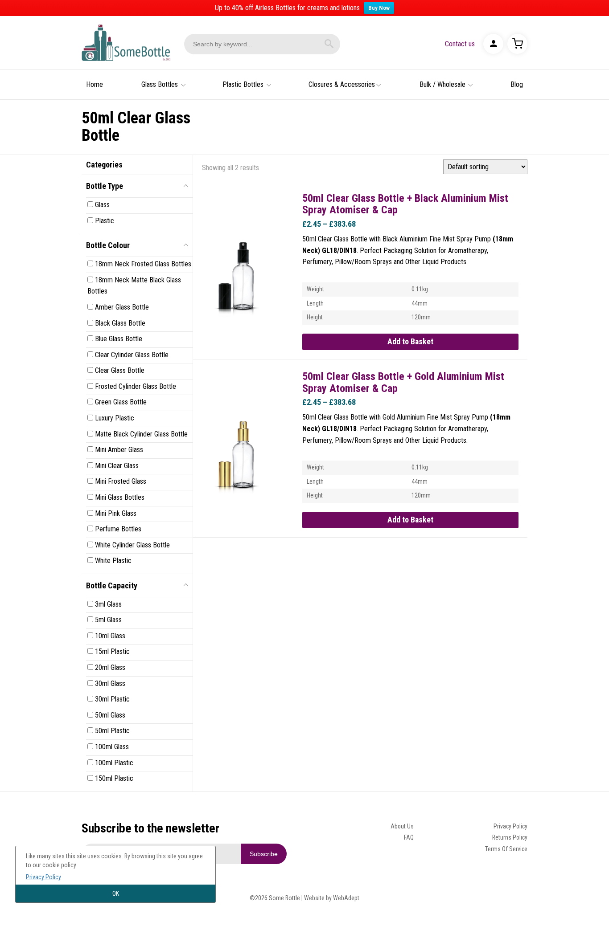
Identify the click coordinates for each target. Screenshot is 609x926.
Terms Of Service (506, 849)
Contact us (460, 44)
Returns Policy (509, 837)
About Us (402, 826)
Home (94, 84)
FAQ (409, 837)
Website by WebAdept (331, 898)
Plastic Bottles (242, 84)
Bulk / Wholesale (442, 84)
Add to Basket (410, 341)
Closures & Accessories (342, 84)
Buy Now (379, 7)
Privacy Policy (510, 826)
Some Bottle (126, 42)
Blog (516, 84)
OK (115, 893)
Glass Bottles (159, 84)
